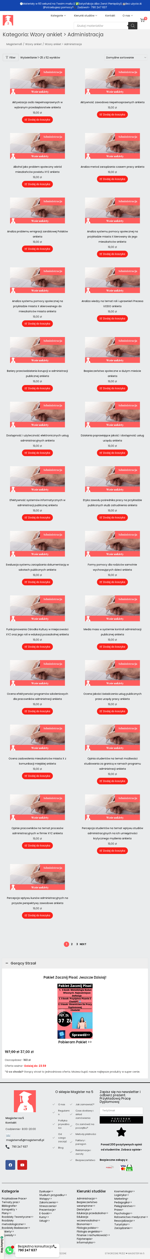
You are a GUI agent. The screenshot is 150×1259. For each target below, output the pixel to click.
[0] (142, 20)
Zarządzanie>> (123, 1228)
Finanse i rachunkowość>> (93, 1235)
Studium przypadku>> (53, 1195)
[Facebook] (10, 1165)
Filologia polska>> (88, 1228)
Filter (13, 57)
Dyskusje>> (46, 1191)
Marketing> (121, 1199)
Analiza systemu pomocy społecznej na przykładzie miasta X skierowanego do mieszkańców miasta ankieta (37, 306)
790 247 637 (20, 1146)
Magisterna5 (14, 44)
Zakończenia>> (48, 1202)
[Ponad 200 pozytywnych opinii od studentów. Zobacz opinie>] (121, 1131)
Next (83, 944)
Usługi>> (44, 1221)
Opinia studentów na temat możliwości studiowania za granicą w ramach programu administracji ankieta (112, 764)
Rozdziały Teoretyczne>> (17, 1217)
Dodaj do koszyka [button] (39, 120)
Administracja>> (87, 1198)
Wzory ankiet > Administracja (63, 44)
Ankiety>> (8, 1231)
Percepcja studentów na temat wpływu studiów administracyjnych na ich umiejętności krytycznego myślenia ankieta (112, 833)
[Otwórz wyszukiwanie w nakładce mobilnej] (105, 25)
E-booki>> (45, 1213)
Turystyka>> (122, 1224)
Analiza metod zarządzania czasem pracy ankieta (112, 167)
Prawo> (118, 1210)
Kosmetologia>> (124, 1191)
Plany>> (7, 1213)
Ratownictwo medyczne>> (131, 1217)
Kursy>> (44, 1217)
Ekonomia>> (84, 1224)
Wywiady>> (9, 1235)
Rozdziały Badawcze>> (16, 1228)
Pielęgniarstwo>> (125, 1206)
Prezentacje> (47, 1210)
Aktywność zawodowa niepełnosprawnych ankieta (112, 102)
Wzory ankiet (33, 44)
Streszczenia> (48, 1206)
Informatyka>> (86, 1242)
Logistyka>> (121, 1195)
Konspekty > (9, 1209)
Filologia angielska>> (90, 1231)
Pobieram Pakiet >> (75, 1042)
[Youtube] (22, 1165)
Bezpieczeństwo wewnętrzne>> (87, 1204)
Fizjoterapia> (85, 1239)
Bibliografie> (9, 1206)
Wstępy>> (45, 1199)
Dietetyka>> (84, 1209)
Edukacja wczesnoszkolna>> (88, 1218)
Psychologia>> (123, 1213)
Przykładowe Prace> (14, 1198)
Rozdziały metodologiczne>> (14, 1222)
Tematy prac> (11, 1202)
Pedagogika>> (123, 1202)
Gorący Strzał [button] (23, 963)
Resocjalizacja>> (124, 1221)
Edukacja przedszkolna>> (92, 1213)
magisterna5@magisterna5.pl (25, 1140)
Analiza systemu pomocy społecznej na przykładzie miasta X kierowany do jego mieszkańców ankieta (112, 237)
